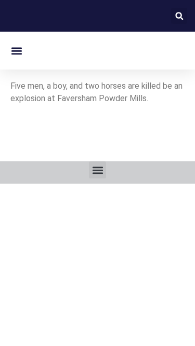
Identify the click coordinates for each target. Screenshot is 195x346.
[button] (179, 16)
